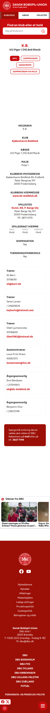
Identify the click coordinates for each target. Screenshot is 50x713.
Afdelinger (25, 593)
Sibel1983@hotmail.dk (20, 337)
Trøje (11, 230)
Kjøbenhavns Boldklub (25, 141)
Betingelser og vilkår (25, 615)
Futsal (25, 686)
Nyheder (25, 589)
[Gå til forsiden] (23, 6)
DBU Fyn (25, 664)
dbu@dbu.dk (27, 641)
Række (25, 150)
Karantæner (25, 65)
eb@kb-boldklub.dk (18, 389)
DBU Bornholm (25, 660)
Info (14, 58)
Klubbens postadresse (25, 174)
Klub (25, 138)
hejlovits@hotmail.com (20, 310)
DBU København (25, 673)
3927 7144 (18, 440)
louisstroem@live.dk (18, 363)
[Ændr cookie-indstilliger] (4, 708)
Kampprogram (30, 58)
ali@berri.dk (14, 284)
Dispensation (25, 241)
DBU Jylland (25, 668)
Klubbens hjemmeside (25, 193)
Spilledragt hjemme (25, 227)
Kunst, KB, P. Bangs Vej (25, 208)
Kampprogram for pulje (25, 72)
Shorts (25, 230)
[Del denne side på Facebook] (2, 702)
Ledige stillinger (25, 602)
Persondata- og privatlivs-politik (25, 695)
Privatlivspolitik (25, 607)
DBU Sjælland (25, 682)
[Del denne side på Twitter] (7, 702)
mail (27, 437)
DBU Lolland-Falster (25, 677)
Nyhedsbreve (25, 585)
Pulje (25, 162)
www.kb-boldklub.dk (25, 196)
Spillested (25, 205)
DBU (25, 655)
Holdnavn (25, 126)
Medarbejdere (25, 598)
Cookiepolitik (25, 611)
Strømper (38, 230)
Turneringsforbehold (25, 253)
